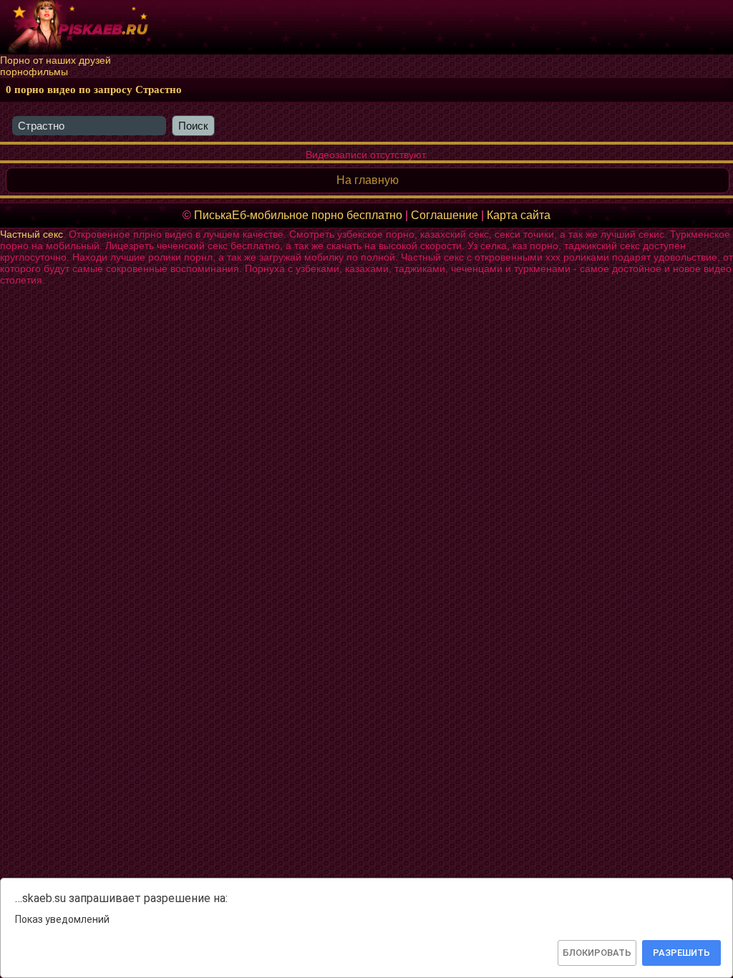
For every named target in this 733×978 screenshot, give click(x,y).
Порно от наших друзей (55, 60)
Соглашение (444, 215)
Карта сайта (518, 215)
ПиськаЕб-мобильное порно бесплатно (298, 215)
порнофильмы (34, 71)
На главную (367, 180)
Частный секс (31, 234)
